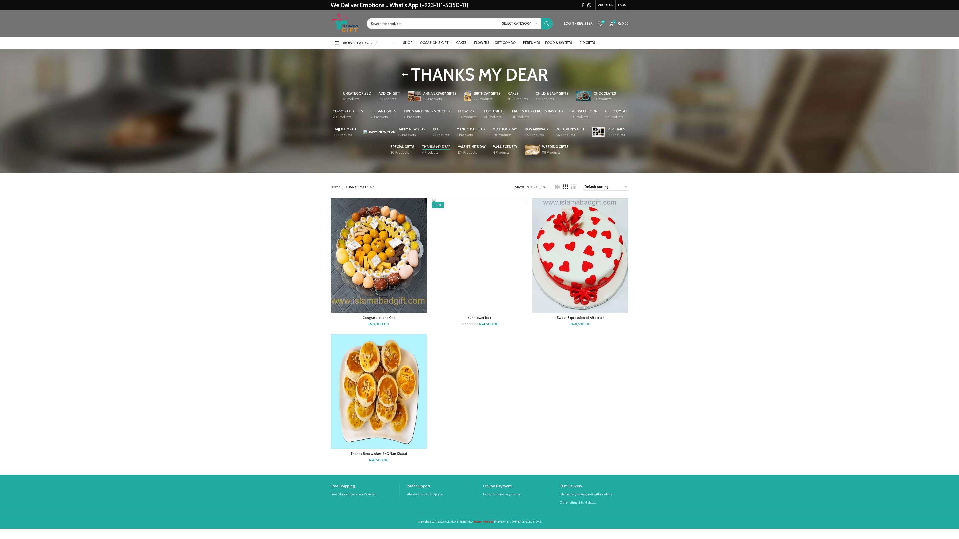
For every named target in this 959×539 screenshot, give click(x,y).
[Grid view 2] (557, 187)
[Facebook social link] (583, 5)
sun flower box (479, 317)
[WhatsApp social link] (589, 5)
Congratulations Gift (378, 317)
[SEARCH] (547, 23)
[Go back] (405, 75)
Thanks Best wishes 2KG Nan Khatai (378, 453)
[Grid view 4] (573, 187)
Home (336, 187)
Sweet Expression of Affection (580, 317)
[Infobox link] (365, 490)
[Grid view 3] (565, 187)
